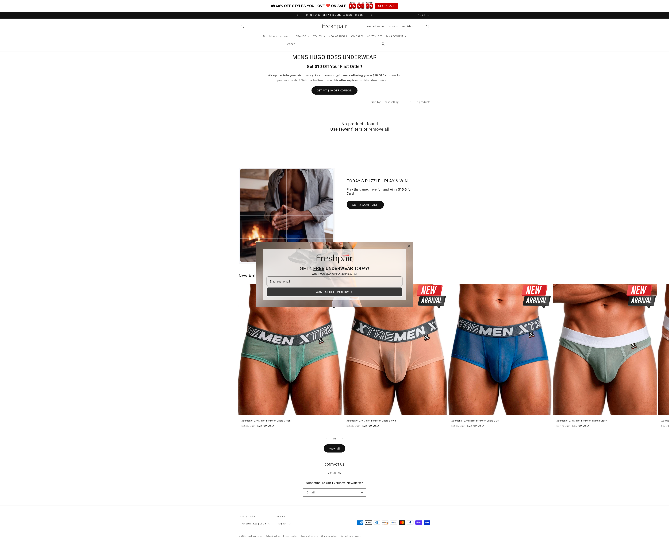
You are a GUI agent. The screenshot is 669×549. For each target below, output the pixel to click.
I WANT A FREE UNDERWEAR (334, 292)
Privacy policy (290, 536)
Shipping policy (329, 536)
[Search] (383, 44)
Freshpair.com (254, 536)
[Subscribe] (362, 492)
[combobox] (334, 44)
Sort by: (376, 102)
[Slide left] (327, 439)
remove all (379, 129)
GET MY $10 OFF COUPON (334, 90)
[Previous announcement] (297, 15)
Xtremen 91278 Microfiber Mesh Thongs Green (581, 420)
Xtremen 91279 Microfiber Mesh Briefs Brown (371, 420)
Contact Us (334, 472)
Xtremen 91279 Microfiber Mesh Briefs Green (265, 420)
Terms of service (309, 536)
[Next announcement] (371, 15)
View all (334, 448)
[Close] (409, 246)
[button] (242, 26)
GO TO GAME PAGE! (365, 205)
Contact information (350, 536)
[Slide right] (342, 439)
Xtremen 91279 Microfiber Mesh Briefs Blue (475, 420)
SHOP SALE (386, 6)
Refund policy (273, 536)
